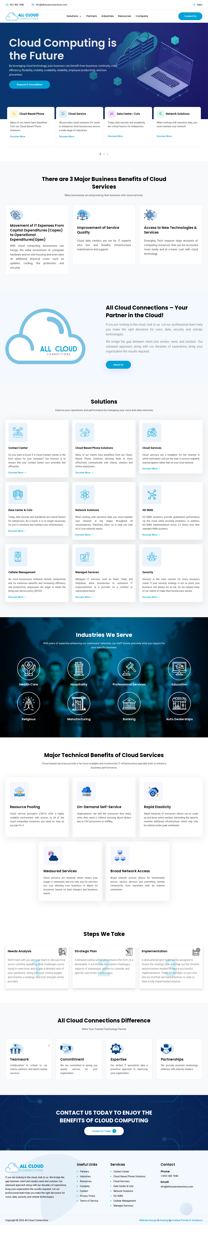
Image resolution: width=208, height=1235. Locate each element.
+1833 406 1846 (169, 1176)
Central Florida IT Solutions (187, 1220)
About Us (118, 364)
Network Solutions (123, 1191)
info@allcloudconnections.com (51, 4)
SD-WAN (118, 1195)
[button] (100, 154)
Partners (91, 16)
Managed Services (123, 1205)
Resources (124, 16)
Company (142, 16)
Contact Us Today (101, 1131)
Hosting (164, 1220)
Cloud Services (121, 1181)
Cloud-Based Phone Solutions (129, 1176)
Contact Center (121, 1171)
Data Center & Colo (123, 1186)
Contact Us (190, 16)
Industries (107, 16)
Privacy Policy (87, 1195)
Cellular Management (124, 1200)
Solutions (72, 16)
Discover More (17, 136)
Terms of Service (89, 1200)
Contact (84, 1191)
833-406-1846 (17, 4)
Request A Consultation (29, 84)
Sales (199, 4)
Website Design (148, 1220)
